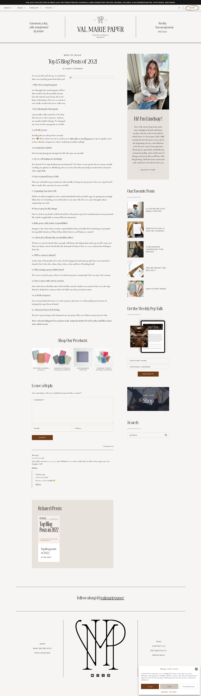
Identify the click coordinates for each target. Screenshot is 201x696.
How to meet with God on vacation (49, 280)
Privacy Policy (173, 692)
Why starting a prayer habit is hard (49, 269)
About (7, 8)
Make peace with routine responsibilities (51, 223)
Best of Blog (72, 55)
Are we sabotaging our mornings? (48, 158)
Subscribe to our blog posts (81, 138)
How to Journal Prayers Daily (46, 176)
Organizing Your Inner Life (45, 191)
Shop (192, 8)
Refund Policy (158, 650)
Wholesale (158, 655)
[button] (196, 669)
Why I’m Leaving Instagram (45, 84)
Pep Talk (162, 31)
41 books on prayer (43, 295)
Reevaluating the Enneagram (46, 108)
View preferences (188, 686)
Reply (34, 468)
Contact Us (158, 646)
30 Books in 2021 (40, 129)
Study (48, 8)
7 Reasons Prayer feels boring (47, 309)
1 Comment (78, 68)
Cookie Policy (164, 692)
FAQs (158, 641)
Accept (150, 686)
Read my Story (148, 170)
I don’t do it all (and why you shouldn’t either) (54, 237)
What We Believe (42, 648)
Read (20, 8)
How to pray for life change (45, 208)
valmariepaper (112, 597)
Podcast (34, 8)
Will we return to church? (45, 255)
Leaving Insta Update (43, 147)
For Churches (42, 653)
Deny (169, 686)
